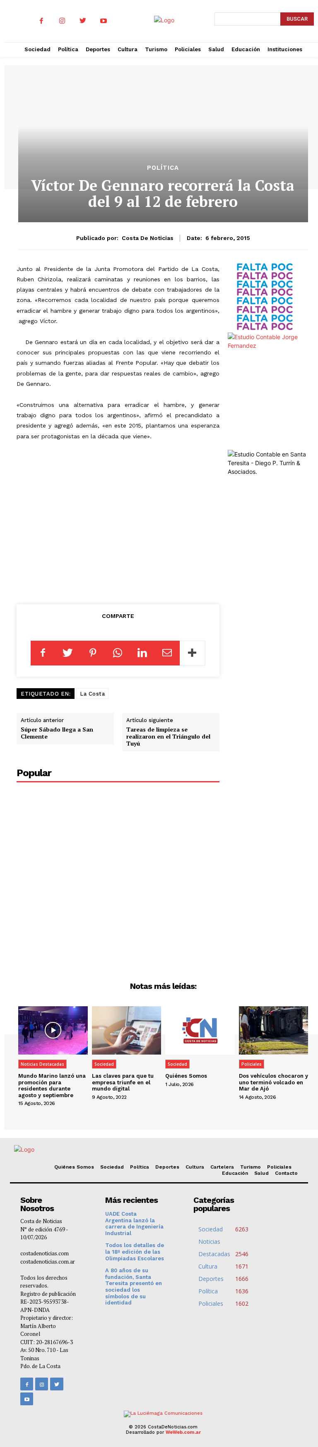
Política (163, 168)
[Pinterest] (92, 653)
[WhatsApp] (117, 653)
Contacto (286, 1173)
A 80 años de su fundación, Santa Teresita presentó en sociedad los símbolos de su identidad (133, 1286)
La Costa (92, 694)
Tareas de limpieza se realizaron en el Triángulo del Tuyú (168, 736)
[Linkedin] (142, 653)
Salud (261, 1173)
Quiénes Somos (186, 1076)
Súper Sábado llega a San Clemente (57, 732)
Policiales (251, 1064)
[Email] (167, 653)
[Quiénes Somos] (200, 1030)
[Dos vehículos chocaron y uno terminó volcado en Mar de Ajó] (273, 1030)
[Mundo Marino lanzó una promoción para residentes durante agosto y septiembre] (53, 1030)
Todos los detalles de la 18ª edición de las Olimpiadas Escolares (134, 1251)
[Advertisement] (124, 531)
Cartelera (222, 1167)
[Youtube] (103, 21)
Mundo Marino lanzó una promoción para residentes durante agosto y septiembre (52, 1085)
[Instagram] (62, 21)
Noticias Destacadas (42, 1064)
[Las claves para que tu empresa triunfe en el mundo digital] (126, 1030)
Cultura (195, 1167)
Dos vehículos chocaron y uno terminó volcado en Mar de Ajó (273, 1082)
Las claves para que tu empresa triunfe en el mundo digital (123, 1082)
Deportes (167, 1167)
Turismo (250, 1167)
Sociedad (104, 1064)
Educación (235, 1173)
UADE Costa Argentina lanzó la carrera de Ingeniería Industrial (134, 1223)
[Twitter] (83, 21)
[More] (192, 653)
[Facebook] (41, 21)
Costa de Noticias (147, 238)
